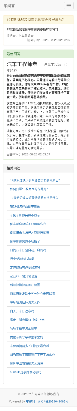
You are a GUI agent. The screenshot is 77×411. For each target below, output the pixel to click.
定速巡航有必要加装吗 (25, 267)
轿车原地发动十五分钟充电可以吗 (32, 293)
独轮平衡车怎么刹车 (23, 328)
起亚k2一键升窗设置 (23, 276)
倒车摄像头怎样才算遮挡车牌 (29, 232)
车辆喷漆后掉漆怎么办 (25, 302)
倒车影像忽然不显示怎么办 (28, 224)
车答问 (30, 401)
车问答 (9, 5)
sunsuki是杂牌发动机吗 (25, 372)
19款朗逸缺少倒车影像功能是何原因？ (35, 180)
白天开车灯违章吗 (22, 311)
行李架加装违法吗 (22, 258)
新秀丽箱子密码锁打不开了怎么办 (32, 354)
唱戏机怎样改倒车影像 (25, 206)
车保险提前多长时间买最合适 (29, 346)
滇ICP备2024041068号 (52, 401)
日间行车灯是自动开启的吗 (28, 250)
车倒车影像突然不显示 (25, 215)
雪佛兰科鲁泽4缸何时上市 (27, 319)
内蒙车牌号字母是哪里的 (26, 337)
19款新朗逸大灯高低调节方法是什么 (34, 197)
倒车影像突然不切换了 (25, 241)
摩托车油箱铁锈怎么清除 (26, 363)
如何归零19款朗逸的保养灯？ (29, 189)
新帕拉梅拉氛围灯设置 (25, 285)
